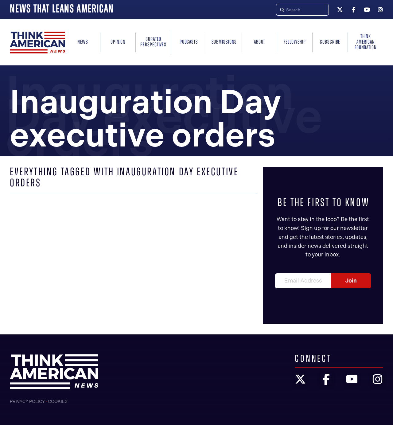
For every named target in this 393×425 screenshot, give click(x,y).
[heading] (37, 42)
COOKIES (58, 401)
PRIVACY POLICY (27, 401)
